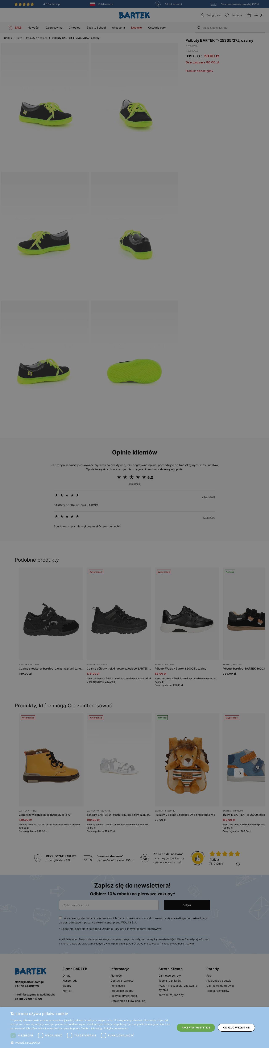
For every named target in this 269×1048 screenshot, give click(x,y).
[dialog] (134, 524)
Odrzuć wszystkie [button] (236, 1027)
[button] (90, 1042)
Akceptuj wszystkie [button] (196, 1027)
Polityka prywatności (115, 1028)
